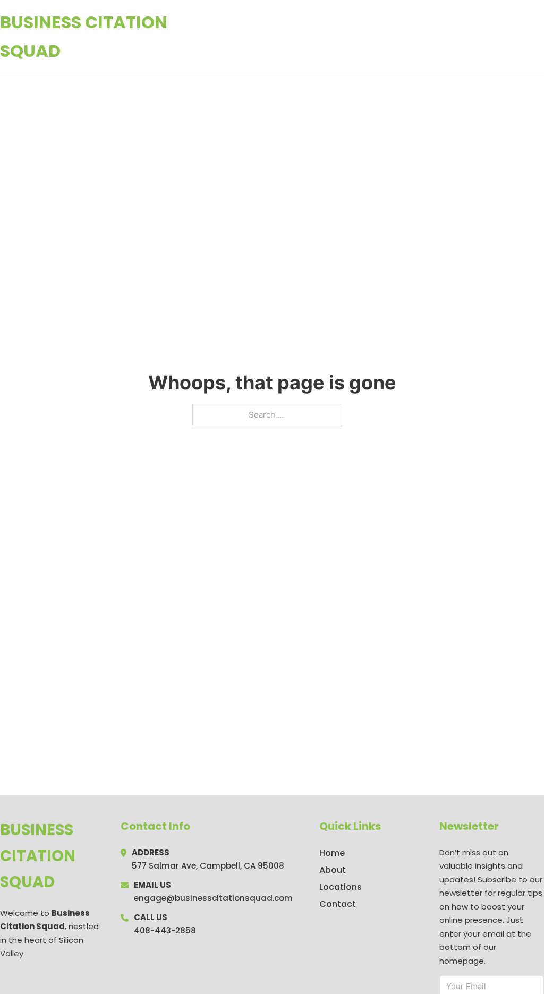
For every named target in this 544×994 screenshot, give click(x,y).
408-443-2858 (165, 930)
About (332, 870)
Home (421, 36)
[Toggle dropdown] (540, 36)
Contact (337, 904)
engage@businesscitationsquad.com (213, 898)
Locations (469, 36)
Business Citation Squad (83, 36)
